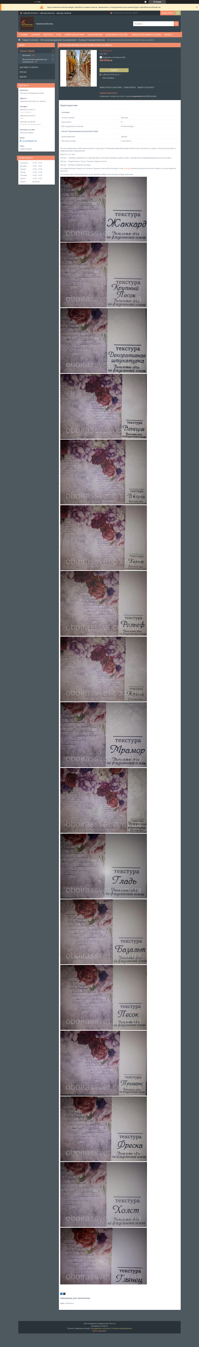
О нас (58, 34)
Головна (24, 34)
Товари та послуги (30, 40)
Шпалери (35, 34)
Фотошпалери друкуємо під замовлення (58, 40)
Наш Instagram (95, 34)
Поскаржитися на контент (100, 1328)
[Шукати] (176, 23)
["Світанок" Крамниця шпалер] (27, 23)
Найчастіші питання (74, 34)
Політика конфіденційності (122, 1328)
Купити (114, 70)
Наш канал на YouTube (117, 34)
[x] (64, 1294)
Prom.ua (112, 1324)
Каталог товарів (27, 51)
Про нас (23, 72)
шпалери (127, 168)
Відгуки (23, 77)
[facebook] (61, 1294)
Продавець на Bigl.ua (99, 1326)
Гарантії (168, 34)
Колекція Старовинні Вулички (91, 40)
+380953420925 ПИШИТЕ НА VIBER (146, 34)
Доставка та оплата (29, 67)
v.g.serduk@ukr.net (29, 141)
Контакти (48, 34)
